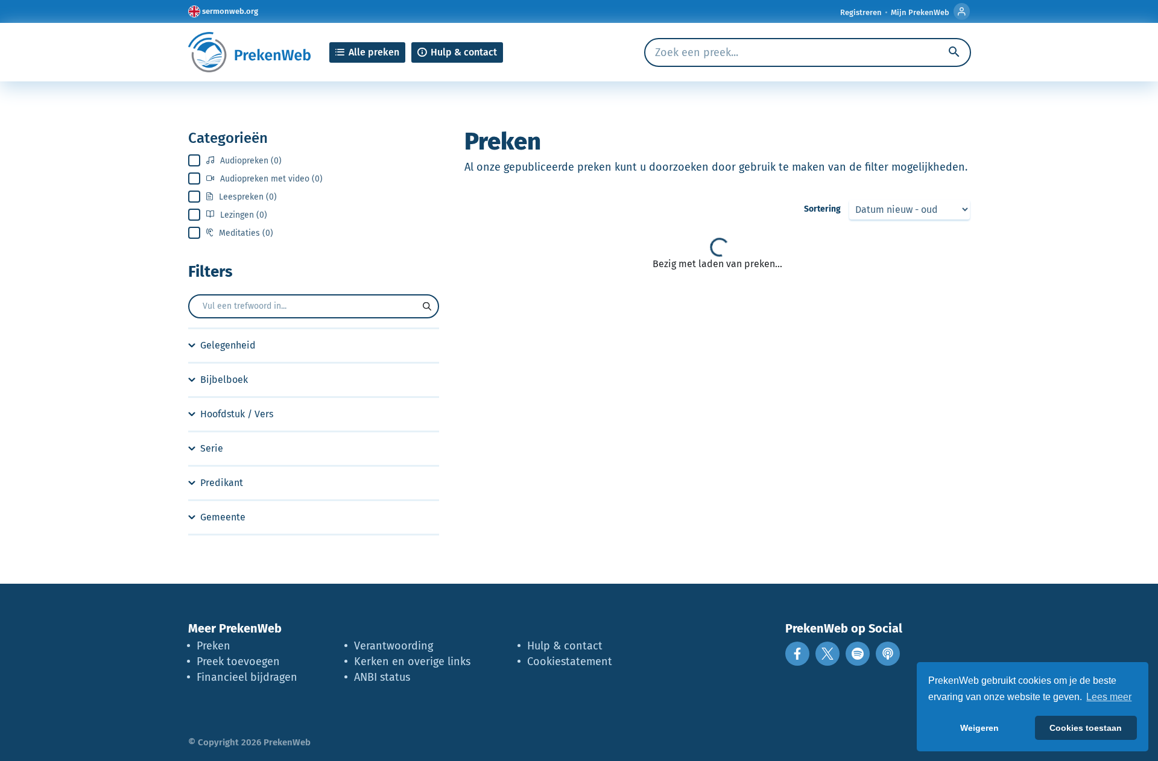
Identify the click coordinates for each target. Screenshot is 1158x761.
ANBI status (382, 677)
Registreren (861, 12)
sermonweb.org (230, 11)
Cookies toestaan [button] (1085, 728)
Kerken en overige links (412, 661)
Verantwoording (393, 645)
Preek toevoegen (238, 661)
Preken (213, 645)
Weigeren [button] (979, 728)
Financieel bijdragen (247, 677)
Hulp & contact (565, 645)
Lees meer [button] (1108, 697)
